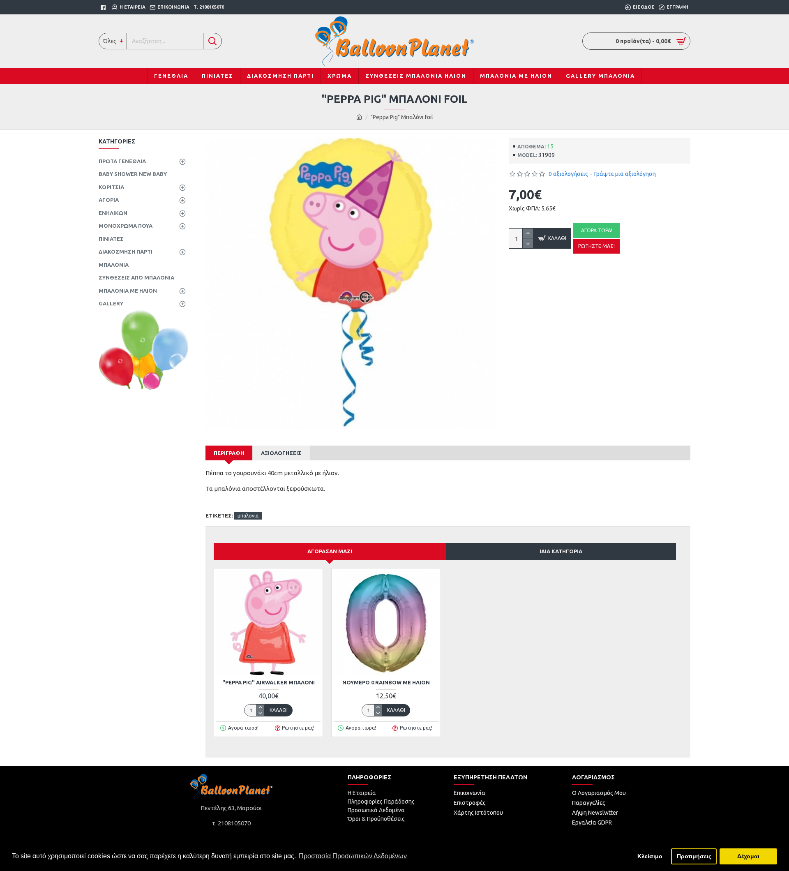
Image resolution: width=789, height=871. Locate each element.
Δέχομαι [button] (748, 856)
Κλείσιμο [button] (649, 856)
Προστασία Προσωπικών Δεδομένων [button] (353, 856)
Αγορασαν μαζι (329, 551)
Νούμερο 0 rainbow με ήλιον (386, 682)
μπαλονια (248, 515)
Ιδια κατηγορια (561, 551)
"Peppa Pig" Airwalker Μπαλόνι (268, 682)
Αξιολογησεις (281, 453)
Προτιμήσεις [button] (694, 856)
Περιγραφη (229, 453)
